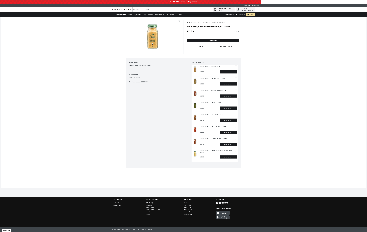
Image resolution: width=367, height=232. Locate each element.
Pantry (188, 22)
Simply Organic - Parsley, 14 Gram (210, 102)
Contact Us (255, 5)
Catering (179, 15)
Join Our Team (117, 203)
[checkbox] (178, 21)
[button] (251, 15)
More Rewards (188, 210)
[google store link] (223, 219)
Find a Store (187, 205)
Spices (214, 22)
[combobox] (137, 9)
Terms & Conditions (146, 229)
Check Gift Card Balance (153, 210)
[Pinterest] (226, 204)
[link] (228, 15)
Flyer (130, 15)
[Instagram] (223, 204)
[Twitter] (220, 204)
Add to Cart (213, 40)
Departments (121, 15)
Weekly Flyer (188, 207)
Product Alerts (150, 207)
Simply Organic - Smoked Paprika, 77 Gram (213, 90)
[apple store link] (223, 214)
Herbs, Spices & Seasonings (201, 22)
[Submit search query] (208, 9)
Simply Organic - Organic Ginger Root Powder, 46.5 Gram (216, 151)
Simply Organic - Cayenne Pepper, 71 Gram (213, 138)
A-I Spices (222, 22)
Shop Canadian (148, 15)
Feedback (6, 230)
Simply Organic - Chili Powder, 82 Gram (212, 114)
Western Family (188, 212)
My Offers (137, 15)
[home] (122, 9)
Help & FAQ (246, 5)
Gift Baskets (170, 15)
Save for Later (227, 46)
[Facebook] (217, 204)
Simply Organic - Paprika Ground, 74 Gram (213, 126)
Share (201, 46)
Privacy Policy (135, 229)
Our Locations (188, 203)
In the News (149, 212)
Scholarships (117, 205)
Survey (148, 214)
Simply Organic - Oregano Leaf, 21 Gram (212, 78)
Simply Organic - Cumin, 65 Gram (210, 66)
